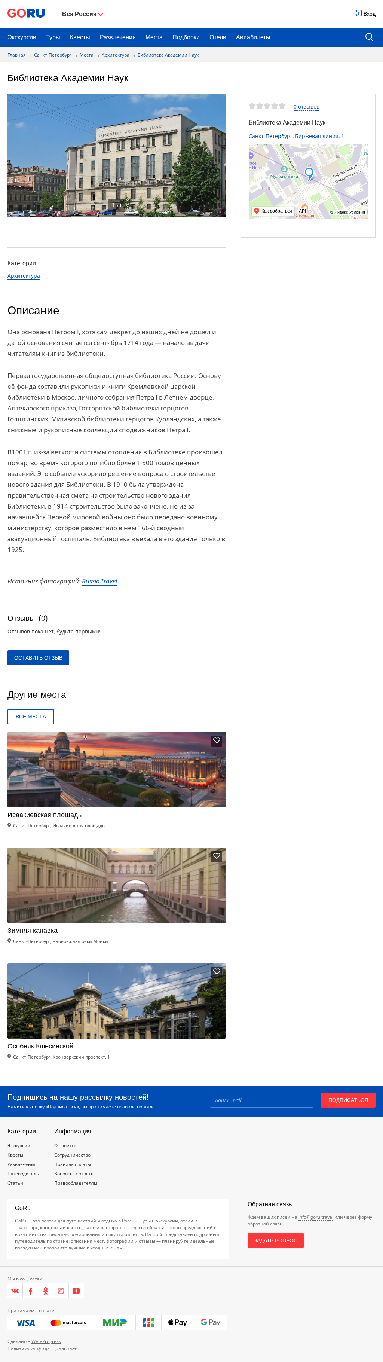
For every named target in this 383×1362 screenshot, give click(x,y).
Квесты (80, 37)
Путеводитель (23, 1173)
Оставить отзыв (38, 658)
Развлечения (118, 37)
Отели (217, 37)
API (302, 211)
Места (154, 37)
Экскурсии (21, 37)
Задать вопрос (275, 1240)
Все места (31, 717)
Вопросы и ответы (74, 1173)
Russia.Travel (99, 581)
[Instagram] (61, 1290)
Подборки (186, 37)
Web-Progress (46, 1341)
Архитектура (115, 55)
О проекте (65, 1145)
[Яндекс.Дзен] (76, 1290)
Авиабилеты (253, 37)
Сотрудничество (72, 1155)
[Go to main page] (26, 14)
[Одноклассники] (45, 1290)
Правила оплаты (72, 1164)
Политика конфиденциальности (43, 1349)
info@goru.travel (315, 1217)
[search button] (369, 38)
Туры (53, 37)
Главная (16, 55)
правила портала (136, 1106)
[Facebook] (30, 1290)
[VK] (15, 1290)
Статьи (15, 1183)
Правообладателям (75, 1183)
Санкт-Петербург (52, 55)
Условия (357, 212)
